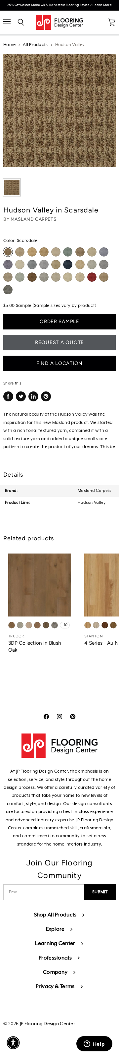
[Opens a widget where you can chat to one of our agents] (94, 1044)
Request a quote (59, 342)
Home (9, 44)
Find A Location (59, 363)
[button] (13, 1042)
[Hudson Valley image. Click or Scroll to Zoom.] (59, 114)
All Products (35, 44)
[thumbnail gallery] (11, 187)
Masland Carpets (34, 219)
